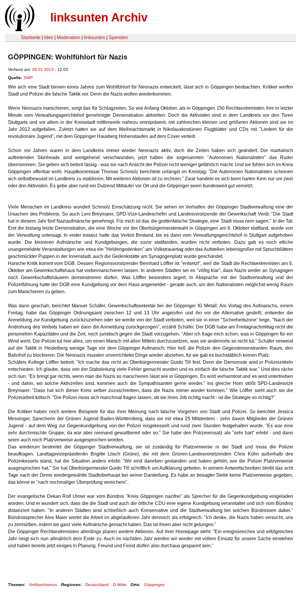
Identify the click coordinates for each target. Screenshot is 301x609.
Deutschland (96, 584)
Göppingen (154, 584)
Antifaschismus (43, 584)
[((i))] (19, 29)
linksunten (94, 37)
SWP (28, 77)
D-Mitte (119, 584)
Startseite (31, 37)
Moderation (68, 37)
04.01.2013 (42, 69)
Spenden (118, 37)
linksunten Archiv (99, 17)
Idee (48, 37)
